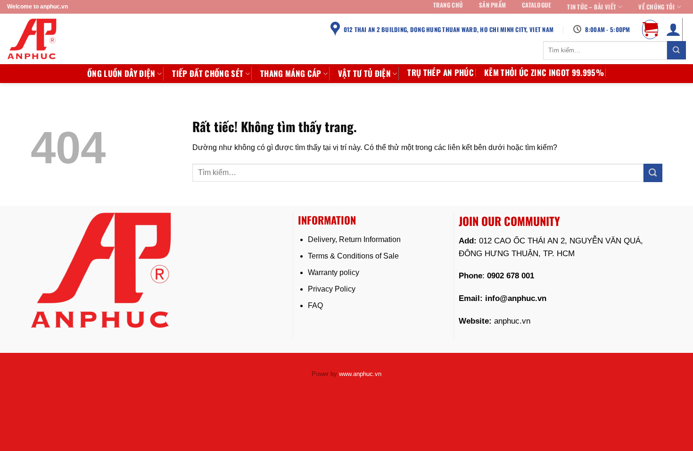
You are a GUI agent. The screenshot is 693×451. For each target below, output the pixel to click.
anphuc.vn (512, 321)
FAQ (315, 305)
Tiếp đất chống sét (207, 73)
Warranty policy (333, 272)
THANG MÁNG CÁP (291, 73)
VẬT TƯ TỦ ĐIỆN (364, 73)
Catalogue (536, 5)
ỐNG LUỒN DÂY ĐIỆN (121, 73)
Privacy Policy (331, 289)
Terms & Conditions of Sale (353, 256)
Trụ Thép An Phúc (440, 72)
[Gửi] (676, 50)
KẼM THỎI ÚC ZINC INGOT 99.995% (544, 72)
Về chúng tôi (656, 6)
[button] (650, 29)
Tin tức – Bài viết (591, 6)
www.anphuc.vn (360, 373)
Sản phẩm (492, 5)
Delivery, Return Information (354, 239)
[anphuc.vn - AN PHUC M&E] (40, 39)
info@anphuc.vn (515, 298)
